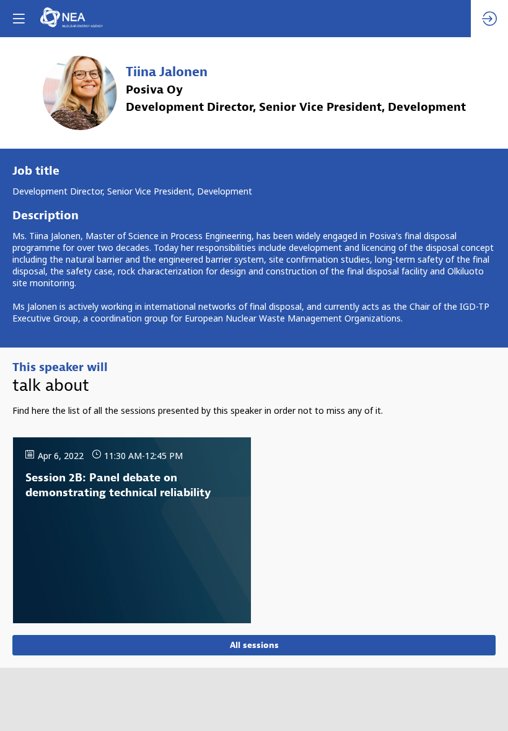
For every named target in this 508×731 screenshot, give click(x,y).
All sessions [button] (254, 645)
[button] (18, 18)
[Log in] (489, 18)
